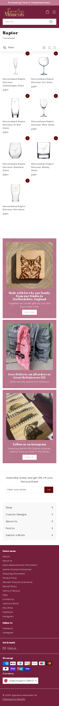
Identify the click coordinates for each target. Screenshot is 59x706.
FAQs (5, 595)
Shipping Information (14, 573)
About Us (7, 560)
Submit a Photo (11, 603)
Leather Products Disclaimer (17, 569)
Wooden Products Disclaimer (18, 582)
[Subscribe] (48, 490)
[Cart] (47, 12)
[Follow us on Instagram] (29, 416)
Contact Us (8, 599)
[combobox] (29, 22)
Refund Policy (10, 586)
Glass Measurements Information (20, 565)
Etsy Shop (8, 607)
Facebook (8, 612)
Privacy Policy (10, 578)
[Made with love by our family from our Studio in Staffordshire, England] (29, 265)
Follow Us (29, 457)
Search (6, 556)
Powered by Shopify (14, 699)
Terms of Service (11, 590)
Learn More (29, 312)
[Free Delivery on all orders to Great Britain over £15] (29, 346)
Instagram (8, 616)
